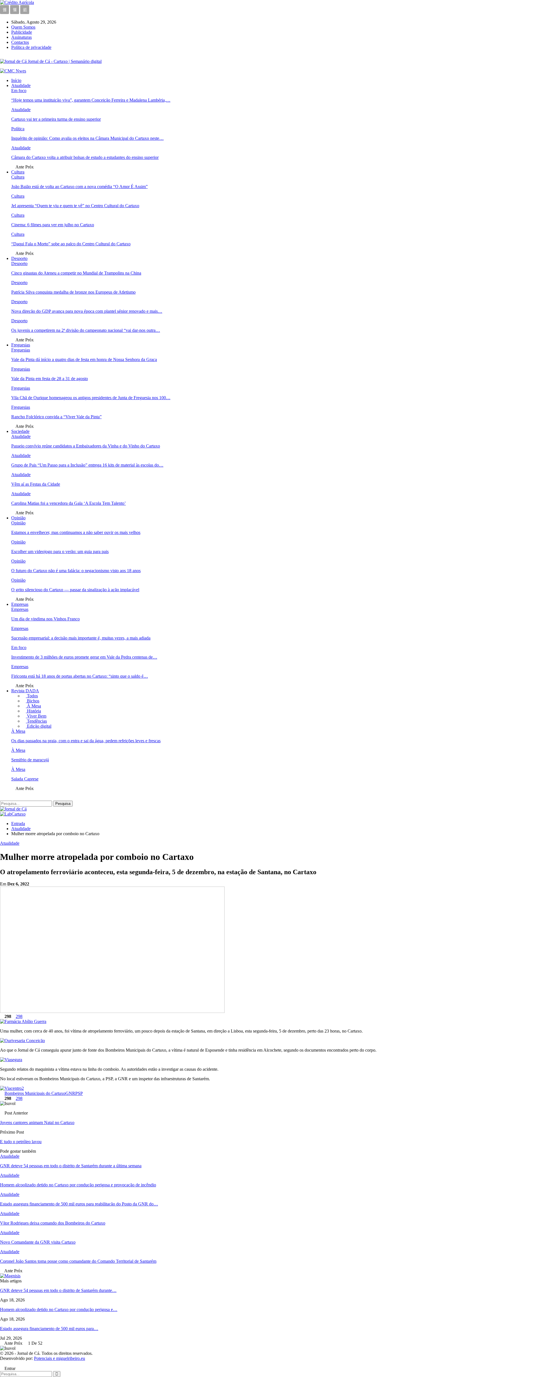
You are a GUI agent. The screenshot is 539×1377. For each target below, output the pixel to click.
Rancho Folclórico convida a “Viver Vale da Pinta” (56, 416)
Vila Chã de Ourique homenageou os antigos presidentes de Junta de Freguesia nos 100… (90, 397)
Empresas (19, 604)
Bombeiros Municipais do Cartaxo (34, 1093)
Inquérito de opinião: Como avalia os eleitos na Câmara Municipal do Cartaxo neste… (87, 138)
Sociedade (20, 431)
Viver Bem (36, 716)
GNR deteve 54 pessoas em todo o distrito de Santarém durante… (58, 1290)
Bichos (32, 700)
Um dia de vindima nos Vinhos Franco (45, 618)
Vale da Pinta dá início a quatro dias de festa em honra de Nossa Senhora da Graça (84, 359)
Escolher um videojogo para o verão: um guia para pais (60, 551)
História (33, 711)
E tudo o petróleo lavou (21, 1141)
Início (16, 80)
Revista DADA (25, 690)
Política (17, 128)
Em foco (18, 90)
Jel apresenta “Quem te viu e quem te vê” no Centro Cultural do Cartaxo (75, 205)
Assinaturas (21, 37)
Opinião (18, 517)
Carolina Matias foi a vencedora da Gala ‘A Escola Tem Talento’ (68, 503)
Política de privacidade (31, 47)
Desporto (19, 258)
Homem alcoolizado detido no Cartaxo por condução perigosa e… (58, 1309)
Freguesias (20, 344)
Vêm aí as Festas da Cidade (35, 484)
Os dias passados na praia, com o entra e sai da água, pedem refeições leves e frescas (86, 740)
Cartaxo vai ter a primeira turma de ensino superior (56, 119)
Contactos (20, 42)
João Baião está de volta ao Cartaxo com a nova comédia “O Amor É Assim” (79, 186)
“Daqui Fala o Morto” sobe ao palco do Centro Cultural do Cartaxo (71, 243)
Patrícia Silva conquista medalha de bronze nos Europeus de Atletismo (73, 292)
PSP (79, 1093)
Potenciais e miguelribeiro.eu (59, 1358)
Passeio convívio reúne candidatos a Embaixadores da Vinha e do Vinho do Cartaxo (85, 446)
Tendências (36, 721)
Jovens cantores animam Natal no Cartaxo (37, 1122)
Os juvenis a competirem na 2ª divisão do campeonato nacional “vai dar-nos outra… (85, 330)
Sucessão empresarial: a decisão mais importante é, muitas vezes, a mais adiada (80, 638)
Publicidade (21, 32)
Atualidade (21, 85)
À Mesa (33, 706)
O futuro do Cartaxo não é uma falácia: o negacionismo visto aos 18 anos (76, 570)
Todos (32, 695)
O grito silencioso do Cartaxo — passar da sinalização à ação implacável (75, 589)
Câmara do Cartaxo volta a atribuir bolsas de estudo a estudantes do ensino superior (85, 157)
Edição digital (38, 726)
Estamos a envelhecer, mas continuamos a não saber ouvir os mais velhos (75, 532)
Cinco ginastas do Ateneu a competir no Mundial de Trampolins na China (76, 273)
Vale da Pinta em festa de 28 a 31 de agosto (49, 378)
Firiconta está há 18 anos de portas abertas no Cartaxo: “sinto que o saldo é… (79, 676)
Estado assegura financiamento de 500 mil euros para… (49, 1328)
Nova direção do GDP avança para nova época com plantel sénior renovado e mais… (86, 311)
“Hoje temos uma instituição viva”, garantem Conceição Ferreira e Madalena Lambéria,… (90, 100)
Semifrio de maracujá (30, 759)
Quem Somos (23, 27)
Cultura (17, 172)
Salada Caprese (24, 779)
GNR (70, 1093)
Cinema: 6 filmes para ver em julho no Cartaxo (52, 224)
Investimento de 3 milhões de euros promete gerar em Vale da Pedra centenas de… (84, 657)
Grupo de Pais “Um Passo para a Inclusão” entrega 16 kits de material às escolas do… (87, 465)
